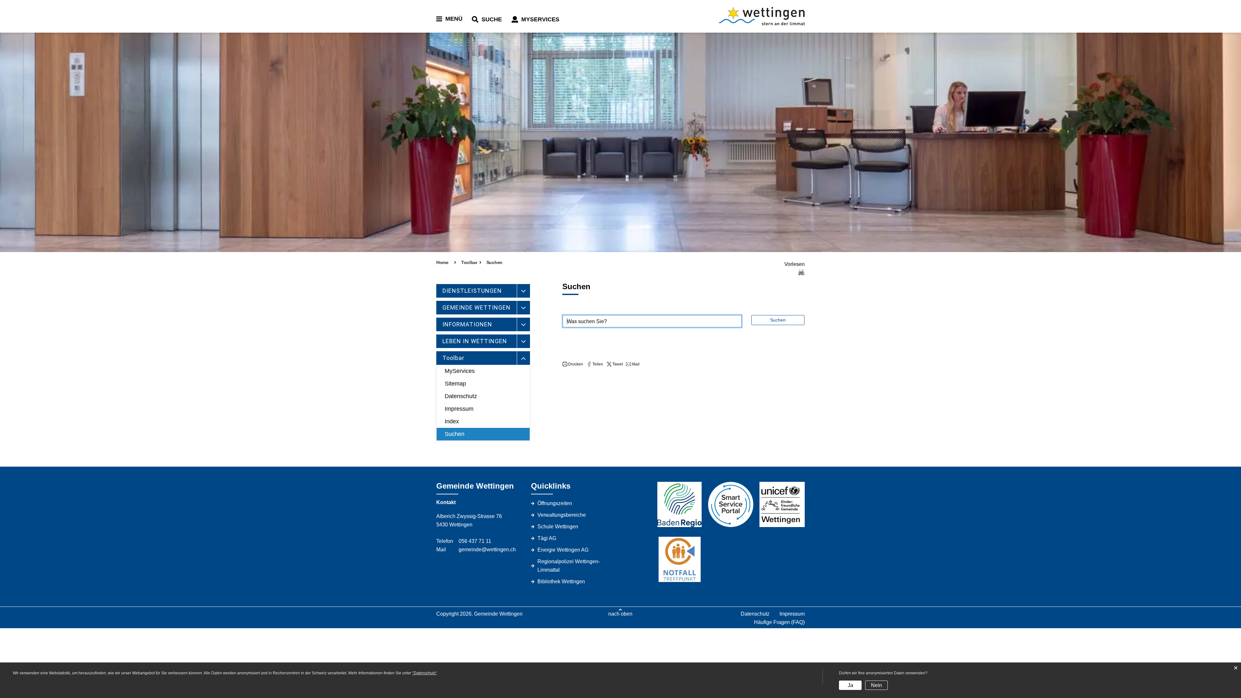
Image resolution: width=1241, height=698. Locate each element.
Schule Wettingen (557, 526)
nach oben (620, 614)
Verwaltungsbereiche (561, 515)
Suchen (454, 434)
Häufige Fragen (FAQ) (779, 622)
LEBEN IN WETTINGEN (474, 341)
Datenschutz (461, 396)
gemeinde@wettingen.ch (487, 549)
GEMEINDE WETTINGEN (476, 307)
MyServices (460, 371)
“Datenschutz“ (424, 673)
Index (452, 421)
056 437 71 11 (475, 541)
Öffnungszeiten (554, 503)
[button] (572, 364)
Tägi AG (546, 538)
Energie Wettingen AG (563, 550)
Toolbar (453, 357)
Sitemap (455, 383)
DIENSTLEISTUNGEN (472, 290)
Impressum (459, 409)
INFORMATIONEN (467, 324)
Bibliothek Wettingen (561, 581)
